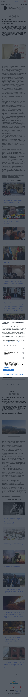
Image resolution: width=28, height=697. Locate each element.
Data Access (14, 374)
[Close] (25, 322)
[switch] (23, 348)
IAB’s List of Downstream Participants (15, 341)
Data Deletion (6, 374)
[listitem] (14, 345)
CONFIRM (8, 369)
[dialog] (14, 348)
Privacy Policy (21, 374)
